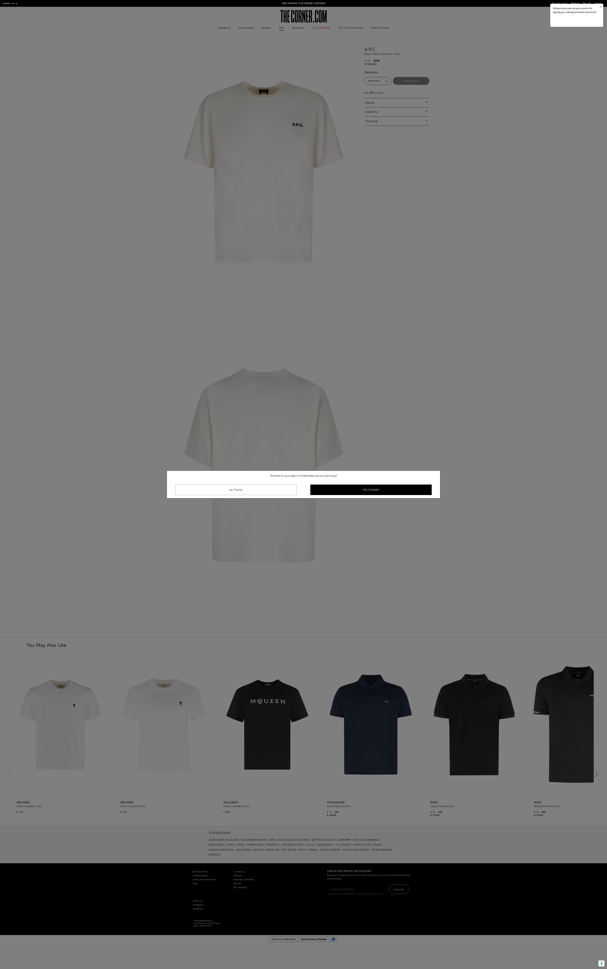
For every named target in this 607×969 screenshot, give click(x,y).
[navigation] (10, 3)
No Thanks (236, 490)
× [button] (601, 7)
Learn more (563, 20)
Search (598, 3)
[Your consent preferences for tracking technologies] (601, 963)
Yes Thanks (371, 490)
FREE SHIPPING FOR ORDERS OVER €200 (303, 3)
